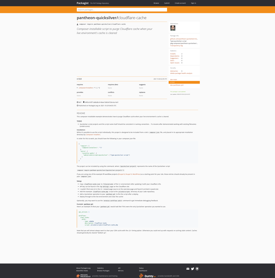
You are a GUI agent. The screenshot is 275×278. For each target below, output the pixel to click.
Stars (172, 60)
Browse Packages (103, 271)
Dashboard (143, 271)
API (119, 268)
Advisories (174, 71)
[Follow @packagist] (192, 269)
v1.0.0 (172, 82)
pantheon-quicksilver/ (97, 17)
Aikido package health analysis (181, 73)
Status (141, 268)
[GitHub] (197, 269)
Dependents (174, 56)
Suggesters (174, 58)
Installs (172, 54)
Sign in (193, 3)
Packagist (83, 3)
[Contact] (187, 269)
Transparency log (176, 46)
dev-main (173, 79)
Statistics (100, 268)
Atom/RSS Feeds (82, 271)
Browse (156, 3)
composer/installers (86, 88)
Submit (167, 3)
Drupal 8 (121, 174)
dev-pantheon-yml (176, 85)
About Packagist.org (83, 268)
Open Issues (174, 63)
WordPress (136, 174)
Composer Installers (93, 135)
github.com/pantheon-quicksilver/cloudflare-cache (188, 39)
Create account (180, 3)
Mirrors (121, 271)
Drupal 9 (128, 174)
